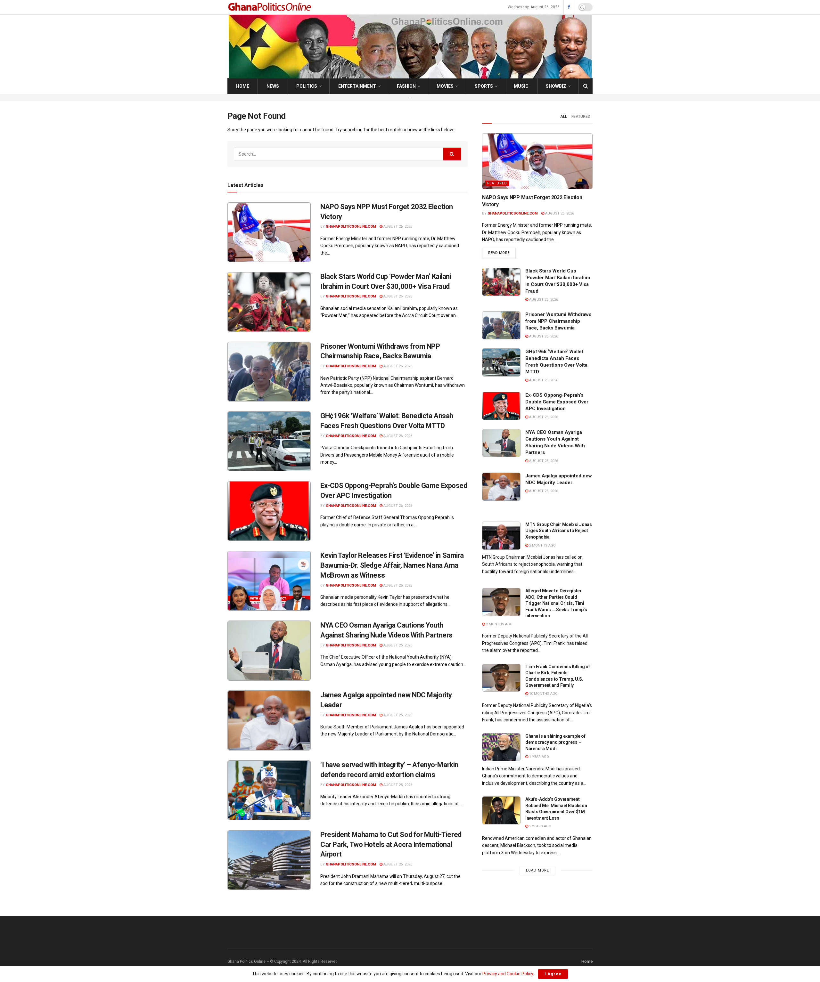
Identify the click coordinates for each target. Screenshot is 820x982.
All (563, 116)
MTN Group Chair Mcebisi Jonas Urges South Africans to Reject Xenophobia (558, 531)
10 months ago (543, 694)
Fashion (406, 86)
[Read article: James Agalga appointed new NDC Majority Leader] (269, 720)
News (272, 86)
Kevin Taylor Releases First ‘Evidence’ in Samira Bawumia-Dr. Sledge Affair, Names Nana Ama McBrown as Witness (392, 565)
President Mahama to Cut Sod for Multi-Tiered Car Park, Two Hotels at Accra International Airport (391, 844)
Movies (445, 86)
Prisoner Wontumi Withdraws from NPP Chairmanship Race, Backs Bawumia (558, 321)
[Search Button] (585, 86)
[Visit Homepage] (270, 7)
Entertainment (357, 86)
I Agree (553, 973)
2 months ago (542, 545)
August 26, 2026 (397, 226)
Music (521, 86)
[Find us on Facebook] (569, 7)
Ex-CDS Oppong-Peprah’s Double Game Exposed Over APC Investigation (556, 401)
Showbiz (556, 86)
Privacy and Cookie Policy (507, 973)
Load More (537, 870)
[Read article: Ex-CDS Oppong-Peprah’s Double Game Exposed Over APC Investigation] (269, 511)
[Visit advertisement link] (410, 97)
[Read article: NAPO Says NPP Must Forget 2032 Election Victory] (269, 232)
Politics (306, 86)
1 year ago (538, 757)
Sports (484, 86)
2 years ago (539, 826)
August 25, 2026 (397, 585)
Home (242, 86)
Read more (502, 252)
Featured (580, 116)
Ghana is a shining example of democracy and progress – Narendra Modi (555, 742)
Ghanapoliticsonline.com (351, 226)
